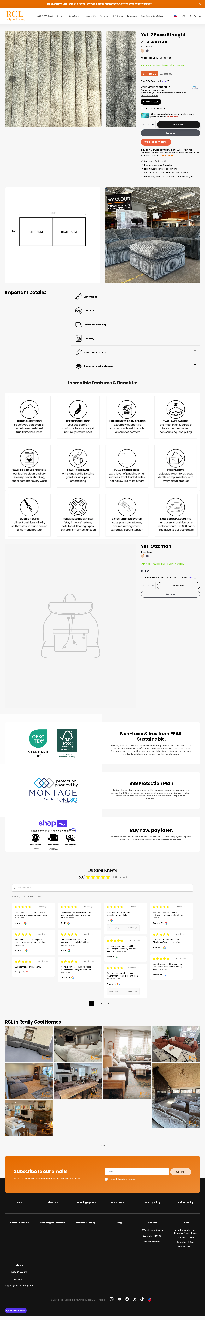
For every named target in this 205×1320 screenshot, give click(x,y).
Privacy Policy (152, 1202)
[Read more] (184, 16)
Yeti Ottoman (156, 546)
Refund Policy (185, 1202)
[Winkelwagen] (199, 16)
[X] (134, 1299)
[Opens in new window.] (25, 923)
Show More (19, 918)
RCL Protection (119, 1202)
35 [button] (109, 1003)
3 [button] (101, 1003)
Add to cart (178, 124)
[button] (12, 79)
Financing (132, 15)
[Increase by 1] (153, 124)
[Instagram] (111, 1299)
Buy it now (170, 133)
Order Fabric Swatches (156, 141)
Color (146, 46)
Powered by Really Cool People (90, 1299)
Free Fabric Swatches (152, 15)
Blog (119, 1222)
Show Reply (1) (114, 928)
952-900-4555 (19, 1272)
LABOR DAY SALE (45, 15)
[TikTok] (142, 1299)
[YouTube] (119, 1299)
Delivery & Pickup (85, 1222)
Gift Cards (117, 15)
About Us (91, 15)
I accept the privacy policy (122, 1179)
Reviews (104, 15)
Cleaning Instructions (52, 1222)
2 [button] (96, 1003)
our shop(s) (164, 57)
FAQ (19, 1202)
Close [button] (200, 4)
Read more (167, 155)
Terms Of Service (19, 1222)
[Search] (190, 16)
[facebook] (127, 1299)
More (102, 1145)
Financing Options (85, 1202)
